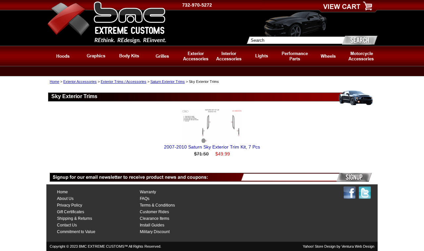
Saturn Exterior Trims (167, 82)
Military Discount (155, 231)
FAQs (144, 198)
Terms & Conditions (157, 205)
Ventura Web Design (358, 246)
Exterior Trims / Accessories (123, 82)
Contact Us (67, 225)
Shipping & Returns (74, 218)
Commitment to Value (76, 231)
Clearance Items (154, 218)
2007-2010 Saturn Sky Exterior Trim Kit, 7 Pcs (212, 147)
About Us (65, 198)
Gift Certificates (70, 212)
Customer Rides (154, 212)
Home (54, 82)
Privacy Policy (69, 205)
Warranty (148, 192)
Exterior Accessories (80, 82)
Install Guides (152, 225)
